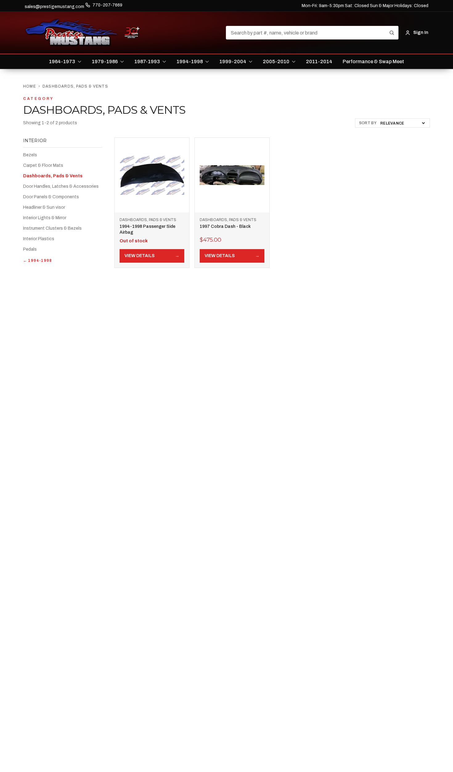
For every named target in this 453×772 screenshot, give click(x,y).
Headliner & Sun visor (44, 207)
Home (29, 86)
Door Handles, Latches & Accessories (61, 186)
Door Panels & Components (51, 197)
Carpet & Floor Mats (43, 165)
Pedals (30, 249)
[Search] (391, 32)
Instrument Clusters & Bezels (52, 228)
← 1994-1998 (37, 260)
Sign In (420, 32)
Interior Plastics (38, 238)
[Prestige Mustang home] (71, 32)
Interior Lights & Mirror (44, 218)
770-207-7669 (107, 5)
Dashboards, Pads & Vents (53, 176)
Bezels (30, 155)
